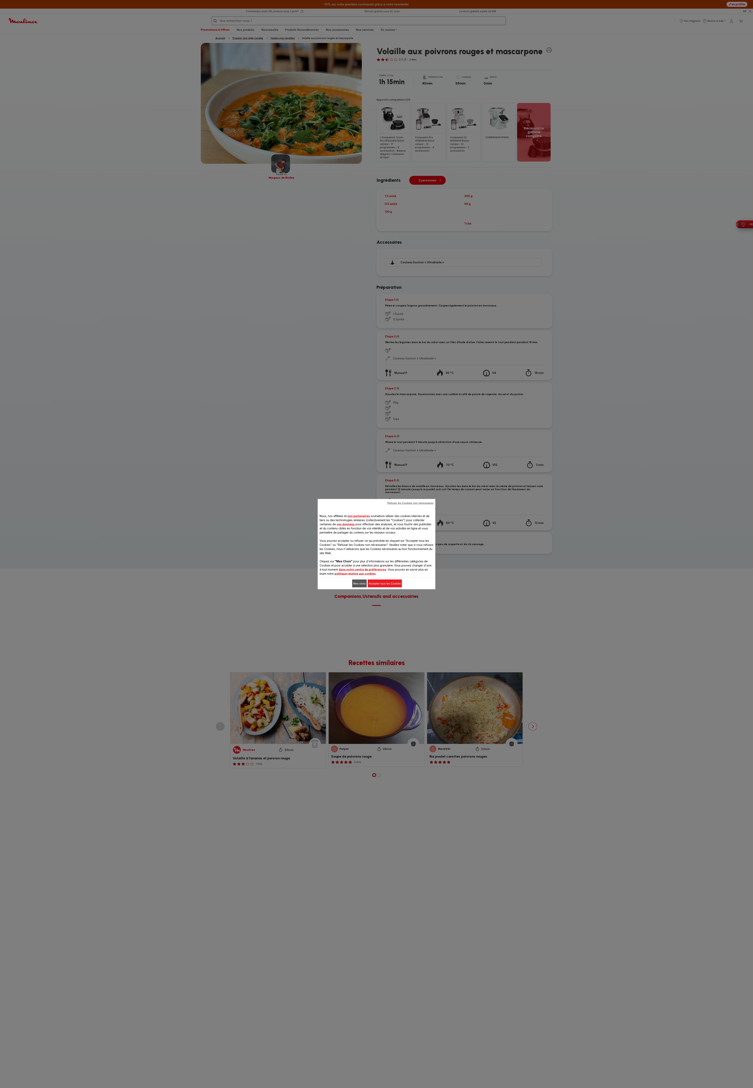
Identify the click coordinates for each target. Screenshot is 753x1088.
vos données (346, 524)
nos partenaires (358, 515)
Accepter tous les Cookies (385, 583)
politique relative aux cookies (355, 573)
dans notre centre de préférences (362, 569)
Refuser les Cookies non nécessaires (410, 502)
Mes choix (359, 583)
